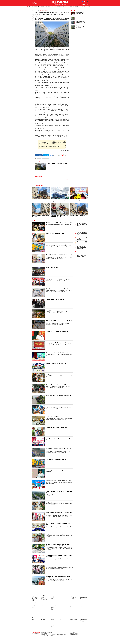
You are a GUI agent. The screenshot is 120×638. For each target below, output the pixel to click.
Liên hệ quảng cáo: (72, 634)
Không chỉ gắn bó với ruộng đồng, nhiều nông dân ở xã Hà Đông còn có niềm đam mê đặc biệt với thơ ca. (59, 536)
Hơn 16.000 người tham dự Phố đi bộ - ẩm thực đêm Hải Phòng (59, 222)
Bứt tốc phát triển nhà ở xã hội (37, 200)
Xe (60, 619)
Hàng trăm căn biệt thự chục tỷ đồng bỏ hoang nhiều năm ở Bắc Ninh (80, 26)
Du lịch (61, 611)
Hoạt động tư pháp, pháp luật (83, 622)
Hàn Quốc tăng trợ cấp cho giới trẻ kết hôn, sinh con (57, 566)
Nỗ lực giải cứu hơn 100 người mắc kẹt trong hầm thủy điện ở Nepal (59, 321)
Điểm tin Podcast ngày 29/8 (52, 267)
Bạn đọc (92, 6)
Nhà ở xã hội (46, 10)
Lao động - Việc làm (53, 596)
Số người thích (67, 179)
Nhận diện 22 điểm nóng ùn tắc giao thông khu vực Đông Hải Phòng (59, 255)
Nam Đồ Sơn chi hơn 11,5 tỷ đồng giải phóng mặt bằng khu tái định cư (59, 216)
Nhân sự (33, 599)
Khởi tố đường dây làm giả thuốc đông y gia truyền (56, 427)
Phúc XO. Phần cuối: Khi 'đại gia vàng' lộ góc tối (56, 299)
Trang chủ (36, 10)
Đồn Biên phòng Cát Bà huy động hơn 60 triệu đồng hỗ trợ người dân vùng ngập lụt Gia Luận (58, 577)
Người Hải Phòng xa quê (44, 616)
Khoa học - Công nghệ (73, 597)
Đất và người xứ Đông (87, 6)
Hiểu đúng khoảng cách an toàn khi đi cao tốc (56, 363)
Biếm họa (52, 609)
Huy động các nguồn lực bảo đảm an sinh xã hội (56, 278)
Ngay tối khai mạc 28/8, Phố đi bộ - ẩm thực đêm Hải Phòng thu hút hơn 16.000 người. (58, 224)
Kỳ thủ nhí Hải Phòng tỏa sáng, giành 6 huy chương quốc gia (58, 480)
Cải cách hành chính (34, 598)
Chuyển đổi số (72, 598)
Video (80, 4)
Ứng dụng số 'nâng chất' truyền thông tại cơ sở (56, 233)
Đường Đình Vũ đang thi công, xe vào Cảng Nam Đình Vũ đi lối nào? (59, 449)
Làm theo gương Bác (35, 597)
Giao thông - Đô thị (43, 598)
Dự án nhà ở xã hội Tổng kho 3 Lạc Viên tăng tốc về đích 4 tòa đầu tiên (82, 229)
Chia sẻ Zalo (46, 155)
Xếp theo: (60, 179)
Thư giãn (52, 608)
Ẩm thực (33, 616)
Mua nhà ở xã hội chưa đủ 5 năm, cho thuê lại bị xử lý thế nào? (82, 242)
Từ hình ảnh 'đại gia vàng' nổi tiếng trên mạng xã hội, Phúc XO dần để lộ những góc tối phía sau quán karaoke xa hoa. (59, 301)
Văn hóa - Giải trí (59, 6)
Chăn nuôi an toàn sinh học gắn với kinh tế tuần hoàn (57, 352)
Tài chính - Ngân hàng (44, 599)
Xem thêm (52, 587)
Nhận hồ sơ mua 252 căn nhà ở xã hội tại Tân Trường (59, 201)
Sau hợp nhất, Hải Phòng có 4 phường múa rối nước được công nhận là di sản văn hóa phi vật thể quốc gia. (59, 376)
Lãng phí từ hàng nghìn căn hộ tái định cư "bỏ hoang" (58, 163)
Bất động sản (54, 6)
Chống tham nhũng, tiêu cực (83, 597)
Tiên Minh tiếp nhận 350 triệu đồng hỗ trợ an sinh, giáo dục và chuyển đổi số (59, 556)
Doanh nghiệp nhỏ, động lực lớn (52, 416)
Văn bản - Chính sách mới (83, 621)
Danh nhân (42, 615)
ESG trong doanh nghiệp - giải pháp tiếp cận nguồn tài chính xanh (58, 524)
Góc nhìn (39, 6)
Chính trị (30, 6)
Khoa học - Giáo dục (44, 6)
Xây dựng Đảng (34, 596)
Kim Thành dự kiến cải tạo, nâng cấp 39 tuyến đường (57, 331)
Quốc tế (68, 6)
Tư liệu (61, 606)
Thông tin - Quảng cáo (73, 619)
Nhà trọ (33, 607)
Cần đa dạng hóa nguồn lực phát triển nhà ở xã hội (80, 13)
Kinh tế (33, 6)
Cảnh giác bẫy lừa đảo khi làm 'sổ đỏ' (54, 502)
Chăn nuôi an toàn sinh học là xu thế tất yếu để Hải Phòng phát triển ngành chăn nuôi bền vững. (59, 355)
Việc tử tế (52, 598)
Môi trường (52, 597)
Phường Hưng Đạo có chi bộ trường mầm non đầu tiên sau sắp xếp (59, 513)
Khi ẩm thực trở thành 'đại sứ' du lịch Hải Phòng (56, 406)
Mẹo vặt (33, 617)
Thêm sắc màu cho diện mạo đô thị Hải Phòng (56, 244)
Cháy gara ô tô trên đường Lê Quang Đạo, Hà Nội (56, 384)
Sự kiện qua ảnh (72, 611)
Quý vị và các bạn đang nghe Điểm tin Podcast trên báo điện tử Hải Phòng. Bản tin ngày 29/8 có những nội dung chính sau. (58, 269)
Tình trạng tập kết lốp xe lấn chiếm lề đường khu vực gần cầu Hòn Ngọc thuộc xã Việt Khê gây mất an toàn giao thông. (59, 397)
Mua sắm (33, 615)
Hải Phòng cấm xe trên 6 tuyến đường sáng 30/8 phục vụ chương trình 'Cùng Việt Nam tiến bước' (58, 545)
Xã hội (36, 6)
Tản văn (52, 606)
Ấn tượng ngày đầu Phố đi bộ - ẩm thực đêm (56, 310)
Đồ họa (81, 611)
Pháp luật (49, 6)
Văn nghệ (64, 6)
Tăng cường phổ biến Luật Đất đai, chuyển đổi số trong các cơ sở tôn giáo (59, 470)
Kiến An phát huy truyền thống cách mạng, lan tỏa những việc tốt (59, 438)
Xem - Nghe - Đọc (43, 606)
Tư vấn (80, 598)
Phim (32, 626)
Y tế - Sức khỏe (53, 595)
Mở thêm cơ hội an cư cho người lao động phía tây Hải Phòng (82, 224)
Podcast (87, 4)
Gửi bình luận (39, 176)
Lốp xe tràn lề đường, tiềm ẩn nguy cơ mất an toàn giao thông (59, 395)
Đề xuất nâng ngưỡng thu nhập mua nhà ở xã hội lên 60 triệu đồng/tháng (82, 247)
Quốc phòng (33, 600)
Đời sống (81, 6)
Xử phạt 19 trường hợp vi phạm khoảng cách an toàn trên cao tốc (59, 492)
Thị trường (42, 597)
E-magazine (83, 4)
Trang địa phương (73, 6)
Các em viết (52, 607)
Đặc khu (71, 606)
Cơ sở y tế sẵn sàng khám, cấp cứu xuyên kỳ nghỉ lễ (57, 288)
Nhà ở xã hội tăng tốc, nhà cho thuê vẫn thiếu (78, 215)
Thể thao (77, 6)
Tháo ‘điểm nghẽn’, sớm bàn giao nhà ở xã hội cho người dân (40, 216)
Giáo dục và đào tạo (72, 595)
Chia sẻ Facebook (39, 155)
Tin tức (33, 595)
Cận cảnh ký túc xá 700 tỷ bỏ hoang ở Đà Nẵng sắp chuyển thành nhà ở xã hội (80, 18)
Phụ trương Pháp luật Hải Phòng (84, 620)
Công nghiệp (43, 595)
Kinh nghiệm (62, 615)
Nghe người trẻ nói (53, 626)
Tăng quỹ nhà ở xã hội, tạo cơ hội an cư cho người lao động (78, 201)
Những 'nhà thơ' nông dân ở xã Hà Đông (54, 534)
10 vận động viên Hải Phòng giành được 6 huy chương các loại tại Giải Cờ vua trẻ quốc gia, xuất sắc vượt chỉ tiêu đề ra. (59, 483)
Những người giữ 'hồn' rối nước (52, 374)
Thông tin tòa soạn (72, 632)
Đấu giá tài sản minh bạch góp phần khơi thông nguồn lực (58, 342)
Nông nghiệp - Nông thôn (44, 596)
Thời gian (63, 179)
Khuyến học (71, 596)
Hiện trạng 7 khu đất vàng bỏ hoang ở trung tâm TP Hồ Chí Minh (80, 22)
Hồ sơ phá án (81, 596)
